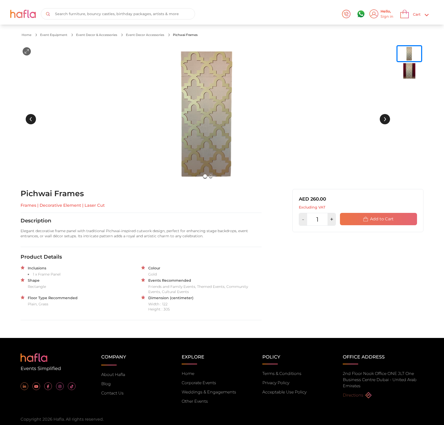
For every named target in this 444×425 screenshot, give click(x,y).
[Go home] (34, 357)
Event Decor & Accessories (96, 35)
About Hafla (113, 374)
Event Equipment (53, 35)
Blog (106, 383)
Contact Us (112, 393)
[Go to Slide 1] (205, 176)
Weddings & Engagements (209, 392)
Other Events (195, 401)
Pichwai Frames (185, 35)
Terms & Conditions (281, 373)
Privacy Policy (275, 382)
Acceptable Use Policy (284, 392)
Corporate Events (199, 382)
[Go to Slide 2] (210, 176)
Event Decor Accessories (145, 35)
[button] (208, 114)
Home (26, 35)
